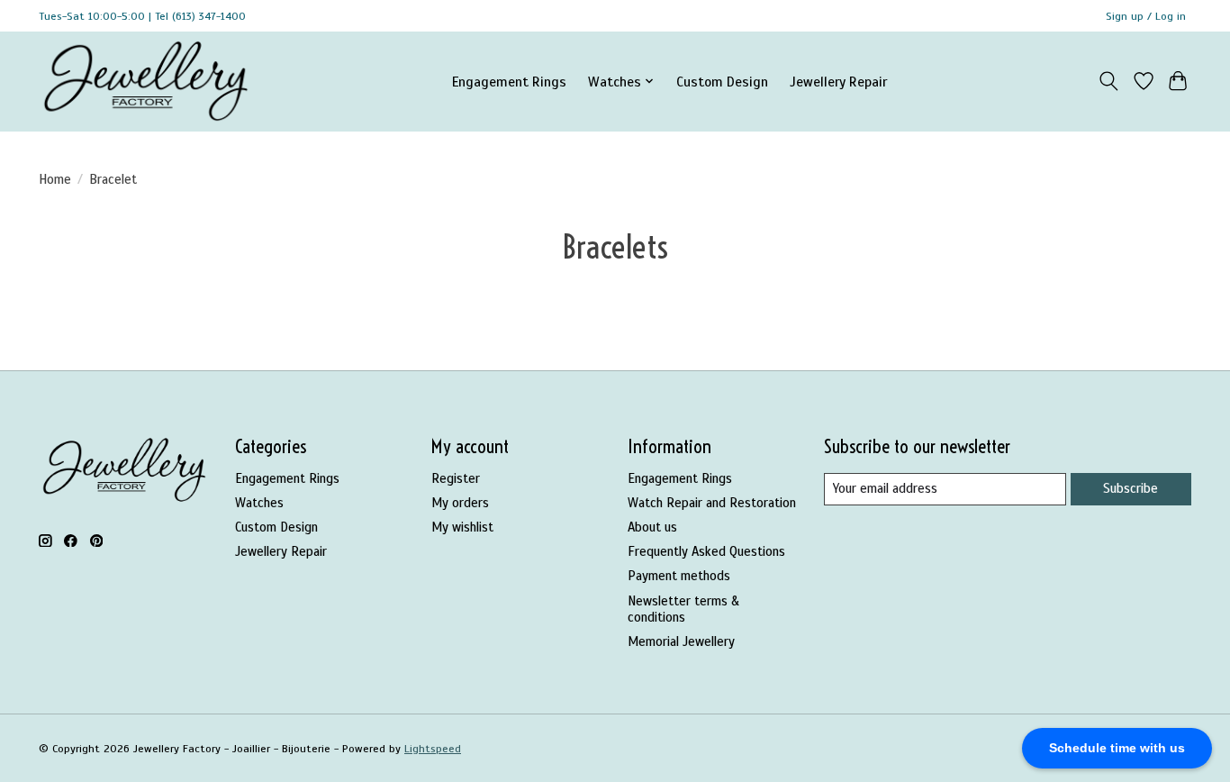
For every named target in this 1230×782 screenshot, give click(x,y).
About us (652, 527)
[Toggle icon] (1109, 81)
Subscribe (1130, 488)
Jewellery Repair (838, 81)
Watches (259, 503)
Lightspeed (432, 748)
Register (455, 478)
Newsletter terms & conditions (683, 609)
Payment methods (679, 576)
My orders (460, 503)
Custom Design (722, 81)
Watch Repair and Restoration (712, 503)
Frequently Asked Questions (706, 551)
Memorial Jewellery (681, 641)
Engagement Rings (509, 81)
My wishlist (462, 527)
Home (55, 179)
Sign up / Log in (1146, 16)
